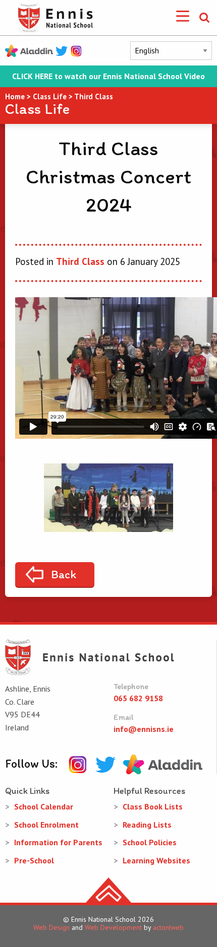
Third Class (80, 261)
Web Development (113, 927)
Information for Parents (58, 842)
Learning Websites (156, 860)
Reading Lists (147, 825)
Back (63, 574)
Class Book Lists (153, 806)
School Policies (150, 842)
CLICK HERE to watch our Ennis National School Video (108, 76)
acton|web (168, 927)
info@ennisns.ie (144, 729)
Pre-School (34, 860)
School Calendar (43, 806)
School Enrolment (46, 825)
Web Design (51, 927)
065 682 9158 (138, 698)
